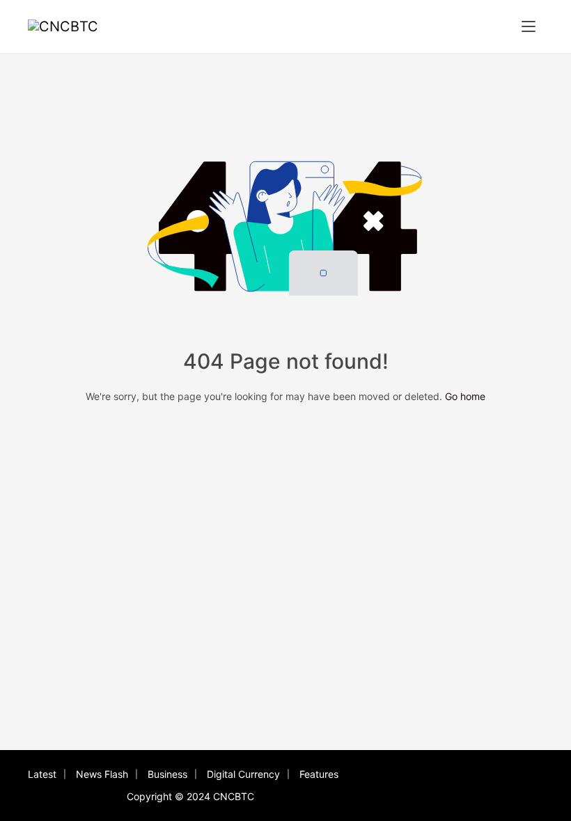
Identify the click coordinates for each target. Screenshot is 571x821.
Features (318, 774)
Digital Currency (243, 774)
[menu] (528, 26)
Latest (42, 774)
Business (167, 774)
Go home (465, 396)
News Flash (102, 774)
